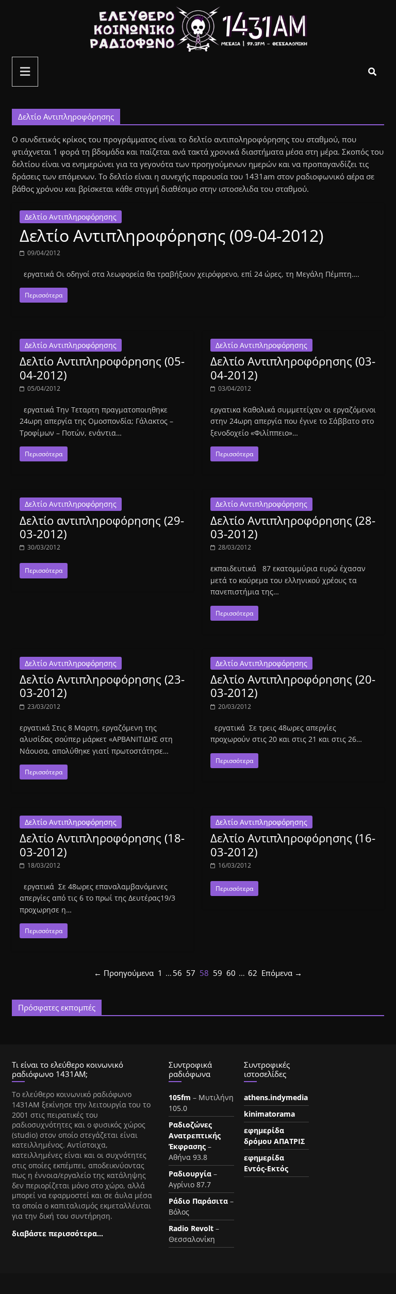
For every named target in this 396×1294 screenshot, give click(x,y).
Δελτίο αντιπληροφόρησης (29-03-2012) (102, 526)
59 (217, 973)
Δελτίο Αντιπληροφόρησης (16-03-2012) (292, 844)
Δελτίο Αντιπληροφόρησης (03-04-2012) (292, 367)
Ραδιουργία (190, 1174)
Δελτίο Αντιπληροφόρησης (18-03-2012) (102, 844)
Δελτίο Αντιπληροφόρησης (71, 217)
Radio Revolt (191, 1228)
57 (190, 973)
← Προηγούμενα (124, 973)
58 (204, 973)
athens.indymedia (276, 1097)
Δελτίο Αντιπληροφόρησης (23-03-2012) (102, 685)
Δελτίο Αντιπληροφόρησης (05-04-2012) (102, 367)
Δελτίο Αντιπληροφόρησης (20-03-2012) (292, 685)
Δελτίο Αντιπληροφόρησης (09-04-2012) (171, 235)
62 (252, 973)
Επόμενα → (281, 973)
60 (231, 973)
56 (177, 973)
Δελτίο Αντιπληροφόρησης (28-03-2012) (292, 526)
